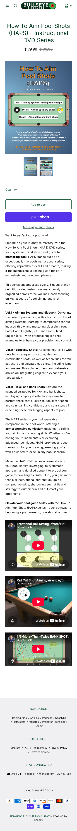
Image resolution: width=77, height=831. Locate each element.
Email (14, 773)
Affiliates (34, 721)
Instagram (48, 773)
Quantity (11, 189)
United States (37, 790)
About (39, 725)
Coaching (60, 717)
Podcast (47, 717)
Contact (15, 747)
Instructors (19, 721)
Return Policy (39, 747)
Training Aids (19, 717)
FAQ (26, 747)
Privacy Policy (59, 747)
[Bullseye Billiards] (38, 5)
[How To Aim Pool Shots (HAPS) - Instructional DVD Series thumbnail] (30, 166)
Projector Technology (54, 721)
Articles (34, 717)
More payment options (38, 227)
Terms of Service (40, 751)
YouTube (66, 773)
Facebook (29, 773)
